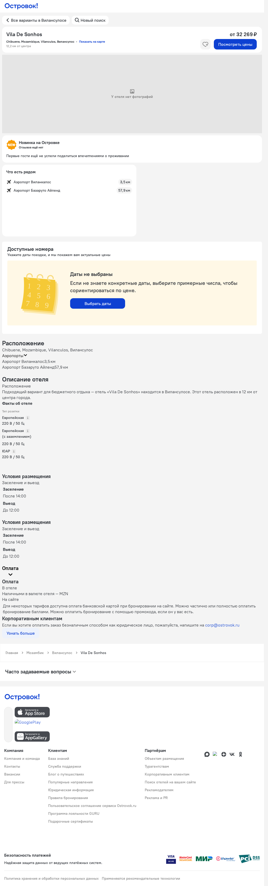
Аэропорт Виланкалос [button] (23, 361)
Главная (11, 652)
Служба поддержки (64, 766)
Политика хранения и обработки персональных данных (51, 878)
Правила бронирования (68, 797)
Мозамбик (35, 652)
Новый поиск (93, 20)
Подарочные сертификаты (70, 821)
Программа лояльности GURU (73, 813)
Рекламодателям (159, 790)
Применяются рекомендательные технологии (141, 878)
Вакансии (12, 774)
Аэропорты (12, 355)
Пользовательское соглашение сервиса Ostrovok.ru (92, 805)
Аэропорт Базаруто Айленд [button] (28, 367)
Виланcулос (62, 652)
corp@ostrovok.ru (222, 625)
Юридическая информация (71, 790)
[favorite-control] (205, 44)
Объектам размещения (164, 758)
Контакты (12, 766)
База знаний (58, 758)
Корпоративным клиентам (167, 774)
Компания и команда (22, 758)
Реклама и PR (156, 797)
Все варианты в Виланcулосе (38, 20)
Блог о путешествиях (66, 774)
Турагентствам (157, 766)
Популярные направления (70, 782)
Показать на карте (92, 41)
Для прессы (14, 782)
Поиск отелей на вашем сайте (170, 782)
